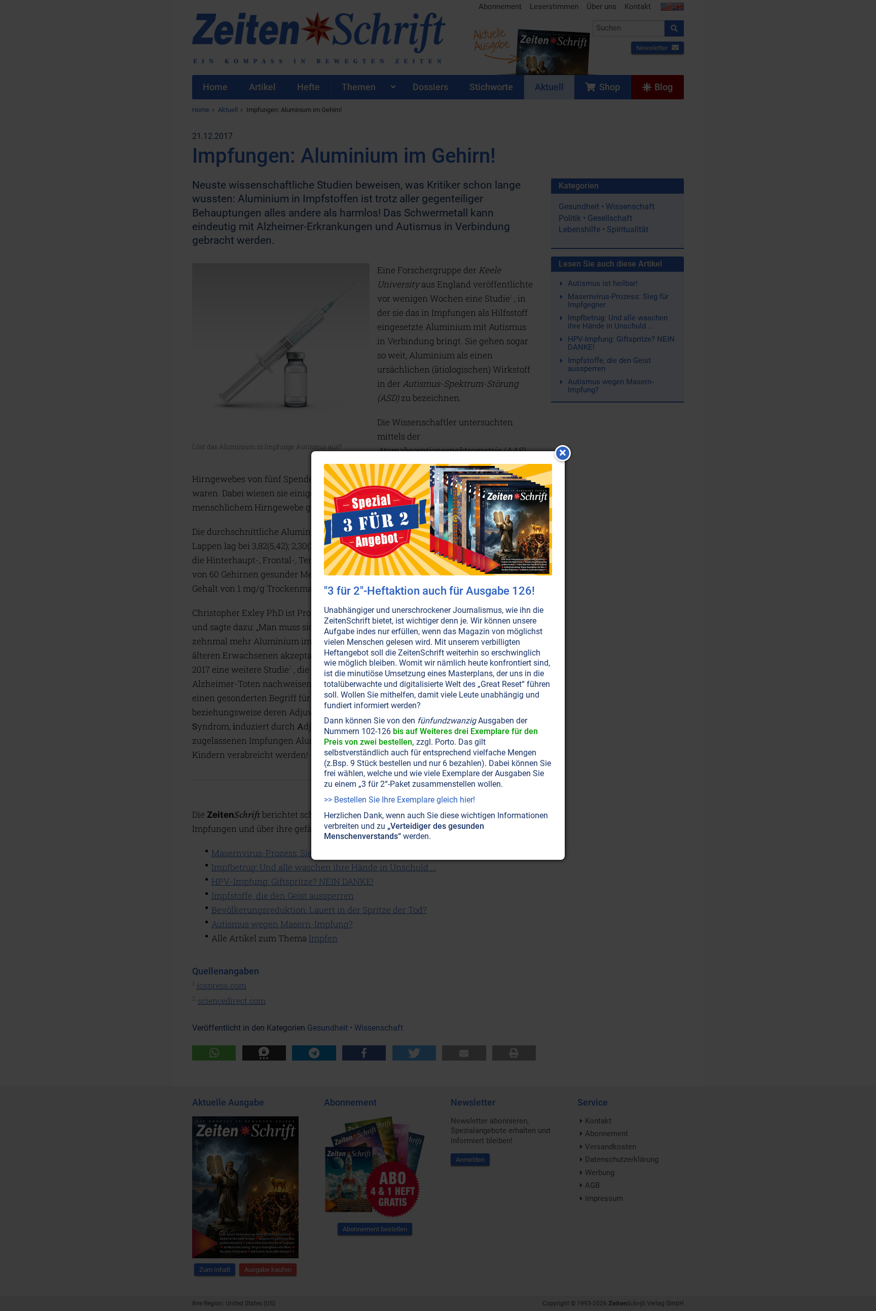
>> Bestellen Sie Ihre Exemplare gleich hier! (399, 800)
